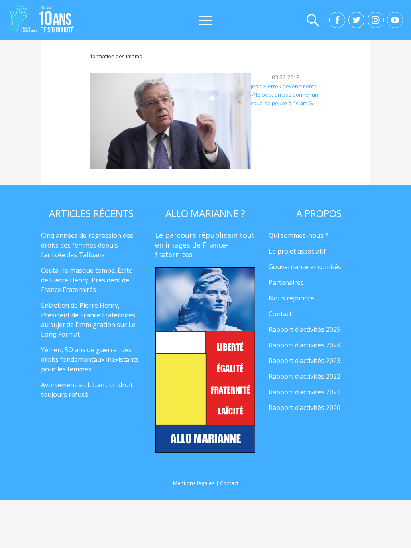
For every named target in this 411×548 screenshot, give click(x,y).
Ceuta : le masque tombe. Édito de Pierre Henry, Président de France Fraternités (87, 280)
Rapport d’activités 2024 (304, 345)
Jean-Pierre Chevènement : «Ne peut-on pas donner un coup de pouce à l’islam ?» (284, 95)
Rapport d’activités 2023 (304, 360)
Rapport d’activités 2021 (304, 392)
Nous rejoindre (291, 298)
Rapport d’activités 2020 (304, 407)
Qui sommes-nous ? (298, 235)
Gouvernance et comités (305, 266)
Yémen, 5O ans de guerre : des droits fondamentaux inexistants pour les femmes (90, 359)
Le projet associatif (297, 251)
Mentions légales (194, 483)
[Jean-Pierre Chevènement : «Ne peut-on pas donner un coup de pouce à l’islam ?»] (170, 121)
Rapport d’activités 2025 (304, 329)
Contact (280, 313)
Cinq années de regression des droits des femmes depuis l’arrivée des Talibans (87, 245)
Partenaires (286, 282)
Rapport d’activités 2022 (304, 376)
